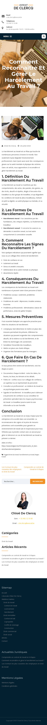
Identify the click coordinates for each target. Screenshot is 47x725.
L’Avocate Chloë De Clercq (11, 596)
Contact (5, 641)
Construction (9, 628)
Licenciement (9, 609)
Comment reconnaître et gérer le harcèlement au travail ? (23, 558)
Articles (4, 638)
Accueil (4, 593)
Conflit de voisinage (11, 625)
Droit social (7, 634)
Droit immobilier (9, 615)
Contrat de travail (10, 606)
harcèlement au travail (26, 455)
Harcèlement (9, 612)
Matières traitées (8, 599)
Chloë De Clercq (10, 146)
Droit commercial (9, 631)
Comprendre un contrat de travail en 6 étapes (34, 468)
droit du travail (14, 455)
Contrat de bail (9, 618)
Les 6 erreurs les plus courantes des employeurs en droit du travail (11, 469)
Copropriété (8, 622)
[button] (7, 36)
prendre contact (19, 432)
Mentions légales (8, 682)
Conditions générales (9, 686)
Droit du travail (7, 541)
